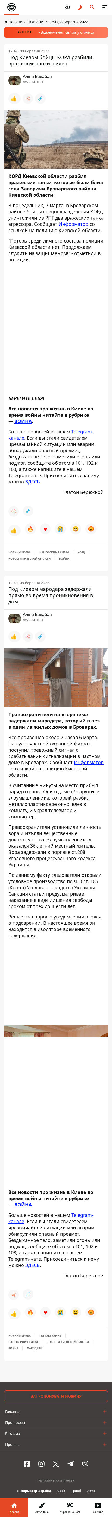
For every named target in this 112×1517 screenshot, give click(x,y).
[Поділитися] (28, 98)
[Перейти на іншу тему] (80, 7)
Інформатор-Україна (34, 1491)
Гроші (76, 1491)
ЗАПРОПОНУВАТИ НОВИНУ (56, 1396)
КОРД (81, 552)
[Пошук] (92, 7)
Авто (91, 1491)
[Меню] (105, 7)
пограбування (50, 1336)
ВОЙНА (23, 421)
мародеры (34, 1348)
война (64, 558)
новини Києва (19, 552)
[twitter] (56, 1464)
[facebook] (27, 1464)
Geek (61, 1491)
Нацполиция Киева (54, 552)
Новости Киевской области (29, 558)
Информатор (73, 224)
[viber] (85, 1464)
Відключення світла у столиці (67, 32)
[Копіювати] (40, 98)
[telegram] (70, 1464)
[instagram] (41, 1464)
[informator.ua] (11, 7)
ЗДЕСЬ (32, 482)
